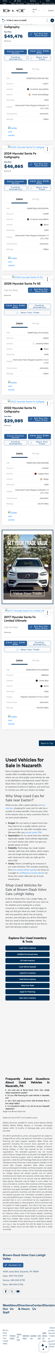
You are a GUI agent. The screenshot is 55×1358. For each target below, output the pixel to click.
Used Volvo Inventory (27, 948)
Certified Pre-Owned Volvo (27, 954)
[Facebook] (6, 1291)
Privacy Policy (13, 1336)
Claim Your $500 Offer (39, 52)
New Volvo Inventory (27, 998)
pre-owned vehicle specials (25, 869)
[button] (47, 149)
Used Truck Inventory (27, 979)
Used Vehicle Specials (27, 967)
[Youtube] (18, 1291)
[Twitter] (12, 1291)
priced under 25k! (34, 832)
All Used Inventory (27, 960)
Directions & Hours (25, 1306)
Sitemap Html (26, 1336)
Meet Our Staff (6, 1308)
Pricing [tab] (35, 69)
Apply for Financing (27, 992)
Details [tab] (19, 69)
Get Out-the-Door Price (41, 34)
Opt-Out (39, 1336)
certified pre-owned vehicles (32, 873)
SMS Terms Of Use (44, 1337)
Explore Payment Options (15, 52)
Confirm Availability (15, 58)
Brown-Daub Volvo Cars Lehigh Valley (6, 1337)
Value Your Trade (42, 58)
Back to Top (47, 743)
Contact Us (15, 1265)
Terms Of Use (19, 1337)
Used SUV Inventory (28, 973)
